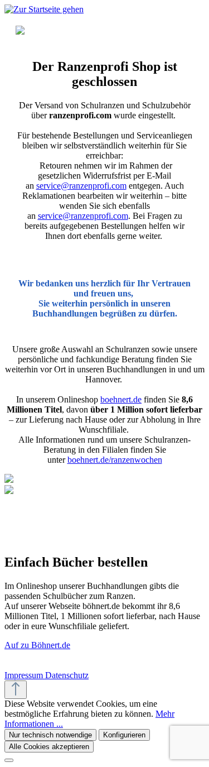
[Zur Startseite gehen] (44, 9)
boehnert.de (121, 399)
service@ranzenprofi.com (81, 185)
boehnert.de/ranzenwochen (114, 459)
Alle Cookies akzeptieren (49, 746)
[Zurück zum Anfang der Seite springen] (15, 689)
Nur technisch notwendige (50, 735)
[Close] (8, 760)
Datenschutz (67, 675)
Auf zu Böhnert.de (37, 645)
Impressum (24, 675)
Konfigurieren (124, 735)
